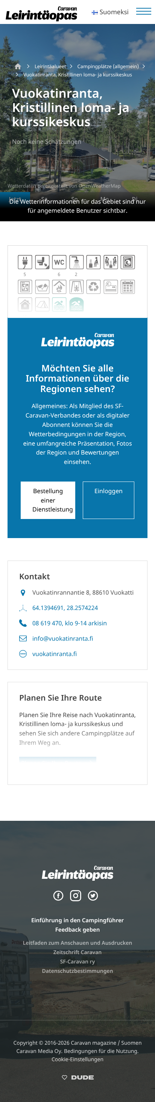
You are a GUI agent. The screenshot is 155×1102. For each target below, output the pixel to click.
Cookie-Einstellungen (77, 1059)
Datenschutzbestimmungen (77, 971)
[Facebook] (58, 899)
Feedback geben (77, 929)
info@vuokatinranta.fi (62, 638)
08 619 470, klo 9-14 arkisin (69, 623)
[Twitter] (93, 899)
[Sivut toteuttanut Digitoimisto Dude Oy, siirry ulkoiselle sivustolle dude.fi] (78, 1079)
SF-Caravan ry (77, 961)
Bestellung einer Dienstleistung (52, 500)
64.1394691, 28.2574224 (65, 608)
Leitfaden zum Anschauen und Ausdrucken (77, 943)
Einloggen (108, 491)
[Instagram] (76, 899)
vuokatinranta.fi (54, 654)
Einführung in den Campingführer (77, 920)
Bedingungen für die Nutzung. (101, 1051)
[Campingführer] (41, 19)
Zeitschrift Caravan (77, 952)
